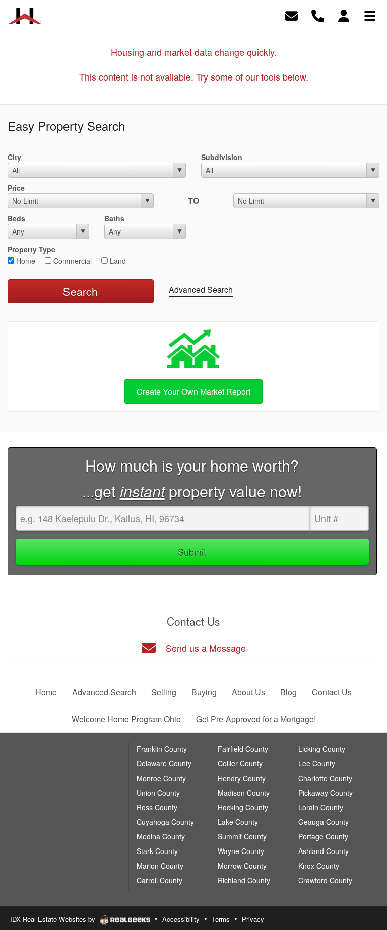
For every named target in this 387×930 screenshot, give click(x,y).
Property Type (31, 249)
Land (117, 261)
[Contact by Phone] (317, 15)
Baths (114, 218)
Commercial (71, 261)
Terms (221, 919)
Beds (16, 218)
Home (24, 261)
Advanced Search (201, 289)
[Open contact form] (291, 15)
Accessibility (181, 919)
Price (16, 188)
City (14, 157)
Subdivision (221, 157)
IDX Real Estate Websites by (53, 919)
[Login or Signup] (343, 15)
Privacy (253, 919)
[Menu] (369, 15)
